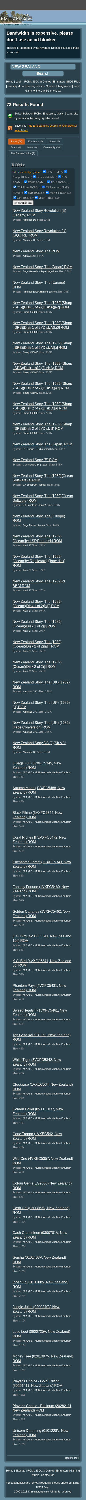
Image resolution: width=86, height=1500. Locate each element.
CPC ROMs (25, 197)
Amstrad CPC (30, 691)
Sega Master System (34, 525)
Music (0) (32, 147)
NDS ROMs (54, 172)
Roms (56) (16, 141)
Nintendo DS (29, 219)
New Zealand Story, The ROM (36, 251)
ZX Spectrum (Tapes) (34, 484)
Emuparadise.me (40, 1491)
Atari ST (27, 545)
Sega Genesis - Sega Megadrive (40, 271)
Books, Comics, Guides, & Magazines (49, 86)
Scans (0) (16, 147)
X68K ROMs (37, 182)
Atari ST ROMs (60, 192)
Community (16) (52, 147)
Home (9, 81)
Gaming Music (16, 86)
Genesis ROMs (46, 177)
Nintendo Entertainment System (40, 291)
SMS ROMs (36, 192)
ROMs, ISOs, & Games (37, 81)
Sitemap (20, 1470)
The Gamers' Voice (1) (23, 153)
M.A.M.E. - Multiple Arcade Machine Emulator (47, 772)
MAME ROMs (49, 197)
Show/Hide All (23, 202)
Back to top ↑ (72, 1458)
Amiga (26, 255)
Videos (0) (54, 141)
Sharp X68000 (30, 312)
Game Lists (54, 90)
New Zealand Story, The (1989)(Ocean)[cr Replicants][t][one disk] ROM (39, 561)
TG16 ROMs (60, 182)
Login (18, 81)
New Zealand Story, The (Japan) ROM (42, 267)
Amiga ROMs (22, 177)
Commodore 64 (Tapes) (36, 464)
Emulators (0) (35, 141)
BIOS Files (73, 81)
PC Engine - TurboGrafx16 (37, 449)
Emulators (59, 81)
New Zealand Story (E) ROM (35, 460)
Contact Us (47, 1475)
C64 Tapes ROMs (29, 187)
